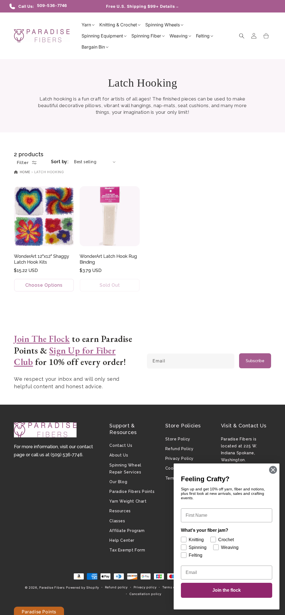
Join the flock (226, 590)
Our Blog (118, 482)
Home (24, 172)
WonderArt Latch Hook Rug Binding (108, 259)
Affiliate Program (126, 530)
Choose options (44, 285)
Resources (120, 511)
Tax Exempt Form (127, 550)
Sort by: (59, 161)
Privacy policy (145, 587)
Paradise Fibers (52, 587)
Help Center (121, 540)
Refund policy (116, 587)
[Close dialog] (273, 470)
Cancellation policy (145, 594)
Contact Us (120, 445)
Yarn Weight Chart (127, 501)
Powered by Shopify (82, 587)
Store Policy (177, 439)
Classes (117, 521)
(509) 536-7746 (66, 454)
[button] (86, 24)
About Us (118, 455)
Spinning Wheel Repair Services (125, 468)
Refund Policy (179, 449)
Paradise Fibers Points (131, 491)
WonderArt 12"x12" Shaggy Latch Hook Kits (41, 259)
